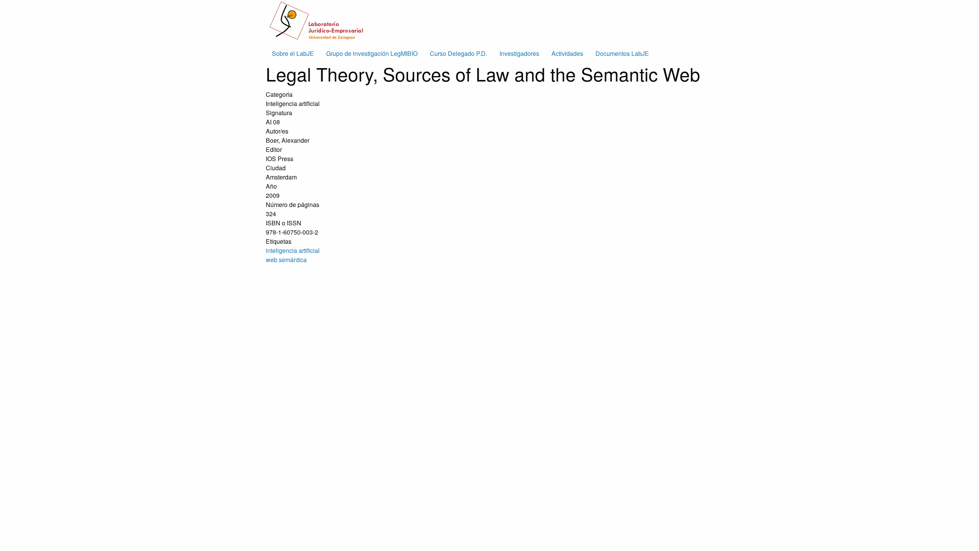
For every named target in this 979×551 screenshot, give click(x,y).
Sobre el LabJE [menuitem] (293, 53)
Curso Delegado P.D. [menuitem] (458, 53)
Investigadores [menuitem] (519, 53)
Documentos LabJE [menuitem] (622, 53)
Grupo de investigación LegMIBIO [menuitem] (372, 53)
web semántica (286, 259)
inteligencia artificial (293, 250)
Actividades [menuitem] (567, 53)
